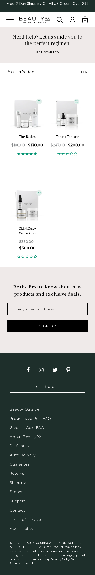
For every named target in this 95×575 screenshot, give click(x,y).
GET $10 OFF (47, 386)
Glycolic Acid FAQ (27, 427)
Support (17, 501)
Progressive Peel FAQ (30, 418)
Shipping (18, 482)
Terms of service (25, 519)
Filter (81, 72)
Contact (17, 510)
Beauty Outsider (25, 409)
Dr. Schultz (20, 446)
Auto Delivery (23, 455)
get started (47, 52)
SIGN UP (47, 326)
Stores (16, 492)
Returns (17, 473)
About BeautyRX (26, 437)
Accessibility (21, 528)
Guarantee (20, 464)
